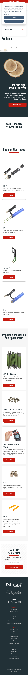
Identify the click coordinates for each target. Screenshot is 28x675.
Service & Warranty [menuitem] (14, 640)
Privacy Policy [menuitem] (14, 656)
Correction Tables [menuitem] (14, 629)
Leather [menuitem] (14, 616)
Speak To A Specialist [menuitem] (14, 643)
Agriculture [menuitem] (14, 609)
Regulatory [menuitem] (14, 653)
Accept (14, 17)
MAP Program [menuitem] (14, 638)
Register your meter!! (14, 1)
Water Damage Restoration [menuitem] (14, 621)
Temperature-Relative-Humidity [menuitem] (14, 623)
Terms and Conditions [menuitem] (14, 658)
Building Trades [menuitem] (14, 611)
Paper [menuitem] (14, 618)
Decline (14, 21)
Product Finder (17, 105)
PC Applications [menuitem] (14, 636)
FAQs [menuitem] (14, 631)
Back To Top (20, 672)
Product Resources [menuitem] (14, 634)
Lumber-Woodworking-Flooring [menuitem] (14, 614)
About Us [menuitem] (14, 649)
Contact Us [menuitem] (14, 651)
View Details (9, 195)
